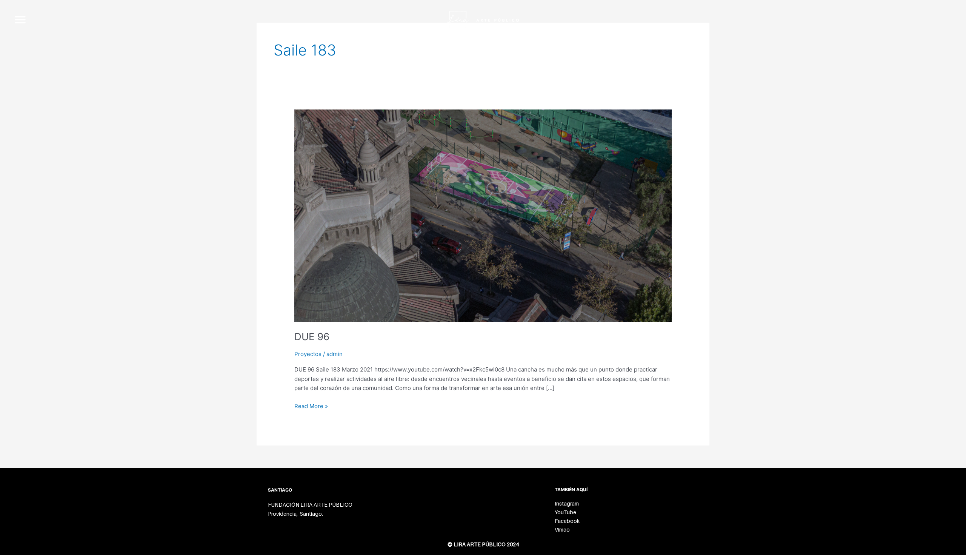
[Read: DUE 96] (483, 215)
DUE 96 (311, 336)
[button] (20, 19)
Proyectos (307, 354)
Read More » (311, 406)
